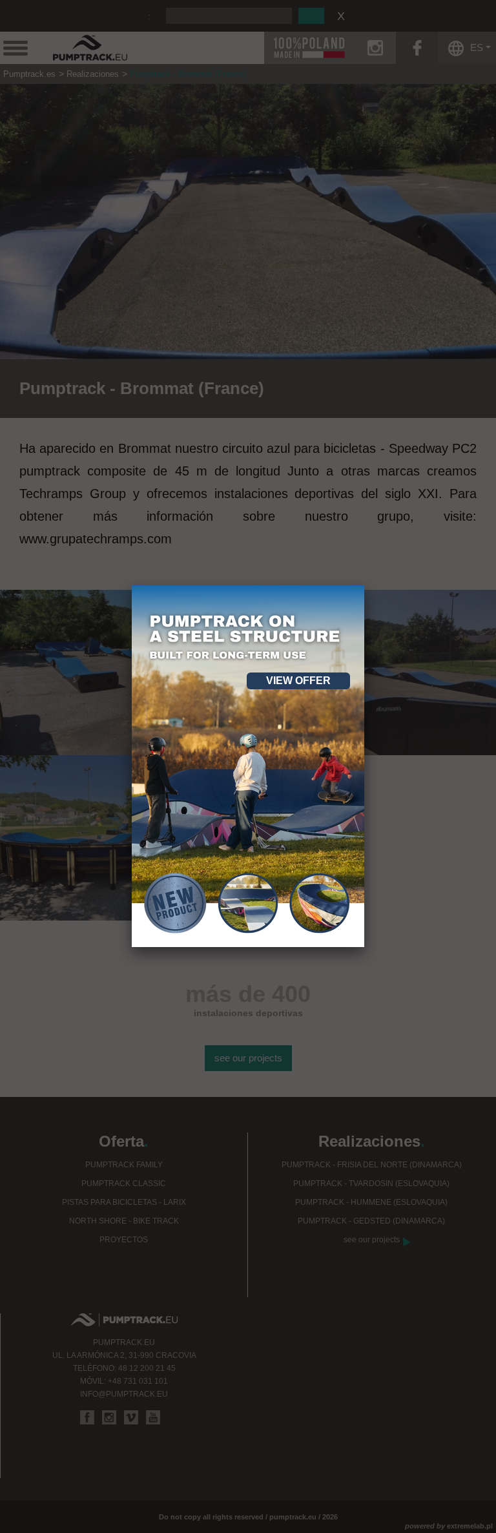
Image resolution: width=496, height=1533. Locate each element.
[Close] (364, 585)
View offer (298, 680)
